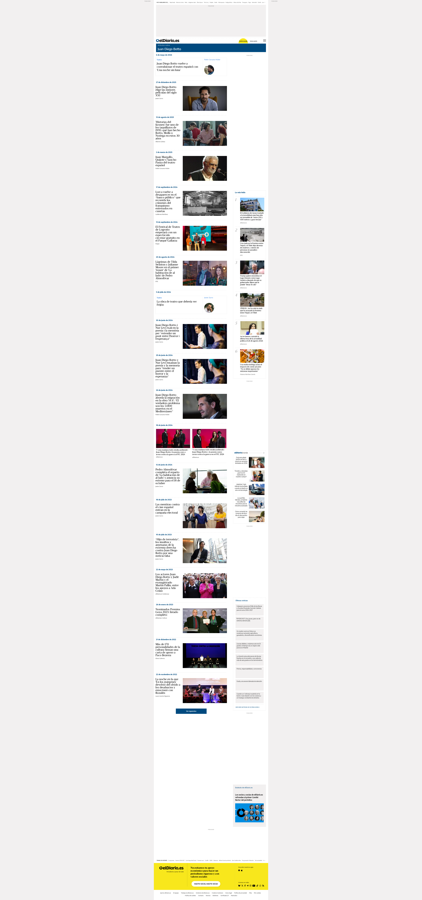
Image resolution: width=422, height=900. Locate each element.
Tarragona (244, 2)
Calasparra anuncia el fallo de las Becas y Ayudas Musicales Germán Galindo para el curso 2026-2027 (249, 608)
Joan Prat (264, 2)
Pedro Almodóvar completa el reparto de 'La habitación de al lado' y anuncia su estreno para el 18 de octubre (168, 476)
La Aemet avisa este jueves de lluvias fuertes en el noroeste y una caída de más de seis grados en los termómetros (249, 658)
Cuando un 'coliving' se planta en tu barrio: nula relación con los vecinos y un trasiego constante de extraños (249, 696)
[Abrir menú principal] (264, 41)
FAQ (250, 893)
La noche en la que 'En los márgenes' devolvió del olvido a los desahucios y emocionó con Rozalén (168, 686)
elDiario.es (159, 457)
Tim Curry (206, 2)
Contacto (201, 895)
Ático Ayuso (200, 2)
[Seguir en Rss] (263, 886)
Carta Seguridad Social (191, 860)
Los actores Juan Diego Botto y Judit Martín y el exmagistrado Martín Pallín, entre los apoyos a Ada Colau (167, 582)
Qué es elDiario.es (165, 893)
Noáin (215, 2)
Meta (186, 2)
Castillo (206, 860)
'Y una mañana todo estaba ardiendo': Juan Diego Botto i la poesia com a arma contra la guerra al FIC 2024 (172, 452)
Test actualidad (258, 860)
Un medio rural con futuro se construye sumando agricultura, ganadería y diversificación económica (249, 633)
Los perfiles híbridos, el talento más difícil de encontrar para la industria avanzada (241, 502)
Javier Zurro (159, 98)
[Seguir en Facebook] (245, 886)
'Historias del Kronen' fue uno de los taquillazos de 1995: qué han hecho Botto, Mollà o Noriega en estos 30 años (168, 130)
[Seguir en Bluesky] (239, 886)
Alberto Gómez (160, 141)
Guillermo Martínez (162, 214)
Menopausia (221, 2)
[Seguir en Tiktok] (257, 886)
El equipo (176, 893)
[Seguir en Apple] (242, 870)
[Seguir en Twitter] (242, 886)
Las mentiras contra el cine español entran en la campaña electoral (168, 508)
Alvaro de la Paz (237, 2)
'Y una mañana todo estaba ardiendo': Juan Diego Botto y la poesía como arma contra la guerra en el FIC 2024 (208, 452)
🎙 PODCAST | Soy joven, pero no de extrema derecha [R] (248, 620)
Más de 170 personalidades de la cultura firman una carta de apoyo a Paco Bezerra (168, 649)
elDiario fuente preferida (225, 860)
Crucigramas (171, 860)
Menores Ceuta (180, 2)
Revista (208, 895)
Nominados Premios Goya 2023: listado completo (168, 612)
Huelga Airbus (229, 2)
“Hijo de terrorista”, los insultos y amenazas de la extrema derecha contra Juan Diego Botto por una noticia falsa (167, 548)
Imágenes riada (192, 2)
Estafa (259, 2)
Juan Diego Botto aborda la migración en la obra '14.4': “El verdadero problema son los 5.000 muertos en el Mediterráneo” (168, 403)
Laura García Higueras (163, 696)
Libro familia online (236, 860)
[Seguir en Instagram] (250, 886)
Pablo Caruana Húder (212, 60)
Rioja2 (157, 244)
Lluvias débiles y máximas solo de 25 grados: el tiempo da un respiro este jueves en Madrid (249, 646)
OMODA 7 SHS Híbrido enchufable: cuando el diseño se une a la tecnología (241, 487)
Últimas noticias (242, 600)
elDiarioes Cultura (161, 618)
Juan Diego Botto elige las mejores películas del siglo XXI (166, 91)
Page (249, 2)
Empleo (211, 2)
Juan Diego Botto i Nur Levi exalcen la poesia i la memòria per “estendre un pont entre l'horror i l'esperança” (167, 331)
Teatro (159, 60)
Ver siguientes (191, 711)
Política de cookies (190, 895)
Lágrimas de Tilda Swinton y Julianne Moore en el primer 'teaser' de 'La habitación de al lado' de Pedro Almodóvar (167, 270)
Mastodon (234, 895)
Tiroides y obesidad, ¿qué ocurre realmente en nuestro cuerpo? (241, 474)
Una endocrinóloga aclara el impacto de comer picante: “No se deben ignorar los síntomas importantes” (251, 367)
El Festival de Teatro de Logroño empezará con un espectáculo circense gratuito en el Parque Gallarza (168, 233)
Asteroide (254, 2)
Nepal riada (172, 2)
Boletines (215, 895)
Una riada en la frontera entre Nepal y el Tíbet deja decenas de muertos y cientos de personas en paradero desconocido (251, 247)
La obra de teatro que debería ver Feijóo (177, 303)
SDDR (211, 860)
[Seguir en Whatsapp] (260, 886)
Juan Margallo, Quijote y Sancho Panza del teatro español (166, 161)
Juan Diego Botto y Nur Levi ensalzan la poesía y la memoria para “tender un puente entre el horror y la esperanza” (168, 368)
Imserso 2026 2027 (180, 860)
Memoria (216, 860)
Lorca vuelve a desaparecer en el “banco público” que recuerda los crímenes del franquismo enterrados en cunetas (168, 201)
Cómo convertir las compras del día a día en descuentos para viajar (241, 514)
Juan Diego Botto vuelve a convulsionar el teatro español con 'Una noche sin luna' (177, 67)
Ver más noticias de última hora (247, 707)
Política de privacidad (240, 893)
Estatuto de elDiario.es (244, 788)
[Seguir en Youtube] (253, 886)
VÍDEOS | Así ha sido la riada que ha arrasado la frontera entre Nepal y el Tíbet (251, 310)
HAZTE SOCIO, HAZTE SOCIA (206, 884)
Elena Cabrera (160, 658)
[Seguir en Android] (239, 870)
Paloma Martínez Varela (247, 374)
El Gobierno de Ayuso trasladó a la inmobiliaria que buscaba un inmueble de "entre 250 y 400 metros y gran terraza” (252, 216)
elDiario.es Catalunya (162, 594)
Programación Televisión (248, 860)
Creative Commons (217, 893)
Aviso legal (228, 893)
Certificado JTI (225, 895)
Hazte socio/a (243, 41)
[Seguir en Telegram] (247, 886)
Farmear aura (200, 860)
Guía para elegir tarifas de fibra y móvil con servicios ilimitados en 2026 (241, 460)
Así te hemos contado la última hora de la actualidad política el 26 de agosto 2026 (251, 338)
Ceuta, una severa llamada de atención (249, 681)
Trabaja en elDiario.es (187, 893)
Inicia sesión (253, 41)
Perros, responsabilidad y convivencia (249, 669)
